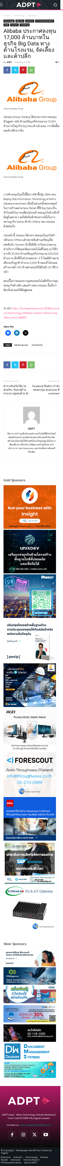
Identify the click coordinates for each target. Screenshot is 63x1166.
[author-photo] (31, 423)
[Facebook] (7, 70)
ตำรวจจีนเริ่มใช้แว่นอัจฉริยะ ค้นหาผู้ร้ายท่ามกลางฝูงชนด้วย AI (16, 390)
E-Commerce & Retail (44, 21)
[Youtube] (45, 1134)
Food (6, 25)
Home (7, 15)
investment (37, 345)
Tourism (14, 25)
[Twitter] (15, 70)
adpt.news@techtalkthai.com (35, 1125)
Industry (29, 21)
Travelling (25, 25)
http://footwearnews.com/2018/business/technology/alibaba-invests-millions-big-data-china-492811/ (31, 313)
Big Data (32, 15)
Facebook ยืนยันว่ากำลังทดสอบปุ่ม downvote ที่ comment (45, 390)
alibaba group (21, 345)
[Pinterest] (23, 70)
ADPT (9, 62)
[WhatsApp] (31, 70)
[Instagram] (23, 1134)
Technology (18, 15)
